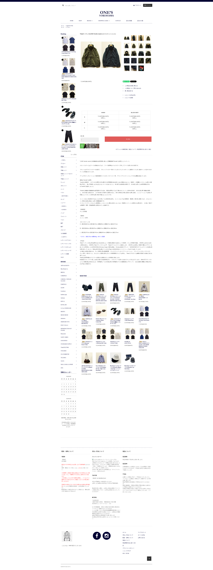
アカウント (138, 5)
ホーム (62, 25)
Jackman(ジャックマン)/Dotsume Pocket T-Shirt (87, 343)
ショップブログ (127, 550)
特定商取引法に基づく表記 (144, 149)
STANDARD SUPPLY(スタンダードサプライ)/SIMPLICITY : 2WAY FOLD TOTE (87, 297)
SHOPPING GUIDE (103, 20)
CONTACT (118, 20)
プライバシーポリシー (128, 548)
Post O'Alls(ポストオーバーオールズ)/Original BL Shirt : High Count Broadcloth (101, 368)
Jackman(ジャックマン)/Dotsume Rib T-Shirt (69, 99)
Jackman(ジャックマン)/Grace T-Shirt (114, 342)
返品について (132, 149)
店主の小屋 (140, 20)
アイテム (148, 5)
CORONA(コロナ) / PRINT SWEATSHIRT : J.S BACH (144, 297)
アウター (68, 27)
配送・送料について (128, 537)
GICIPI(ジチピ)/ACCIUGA (127, 342)
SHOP (80, 20)
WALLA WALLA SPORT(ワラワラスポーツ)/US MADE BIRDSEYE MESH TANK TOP (69, 76)
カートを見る (141, 535)
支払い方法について (128, 535)
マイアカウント (142, 532)
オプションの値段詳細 (121, 149)
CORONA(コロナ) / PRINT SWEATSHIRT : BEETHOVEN (87, 321)
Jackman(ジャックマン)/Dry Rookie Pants (129, 319)
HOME (71, 20)
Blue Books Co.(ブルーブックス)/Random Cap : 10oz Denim (129, 367)
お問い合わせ (141, 537)
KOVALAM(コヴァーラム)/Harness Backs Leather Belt (101, 320)
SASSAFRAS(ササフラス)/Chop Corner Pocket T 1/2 (69, 52)
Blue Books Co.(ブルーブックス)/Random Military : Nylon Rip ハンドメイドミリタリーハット (115, 368)
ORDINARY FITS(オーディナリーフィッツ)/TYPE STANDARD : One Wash (129, 297)
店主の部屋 (129, 20)
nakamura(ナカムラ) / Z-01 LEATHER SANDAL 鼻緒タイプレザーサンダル (69, 122)
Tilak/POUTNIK (69, 25)
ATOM (127, 553)
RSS (124, 553)
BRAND (89, 20)
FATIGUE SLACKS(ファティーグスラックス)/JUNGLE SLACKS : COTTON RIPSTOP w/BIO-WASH (69, 146)
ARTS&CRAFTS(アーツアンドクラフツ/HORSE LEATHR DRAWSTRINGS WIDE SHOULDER (87, 368)
